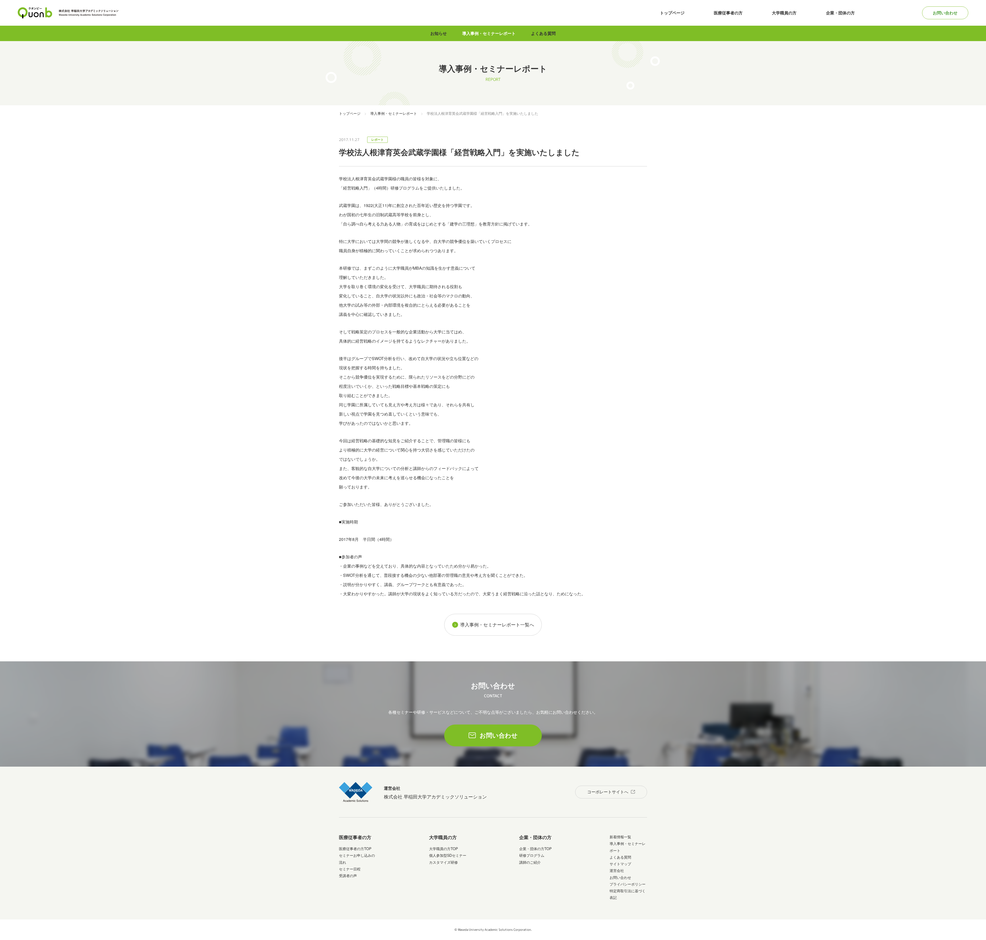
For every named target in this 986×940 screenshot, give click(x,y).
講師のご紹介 (530, 862)
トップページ (672, 13)
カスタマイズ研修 (443, 862)
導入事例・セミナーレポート (489, 33)
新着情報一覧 (620, 836)
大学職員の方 (784, 13)
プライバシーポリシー (628, 884)
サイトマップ (620, 863)
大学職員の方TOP (443, 848)
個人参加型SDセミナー (447, 855)
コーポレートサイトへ (607, 792)
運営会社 (617, 870)
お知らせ (438, 33)
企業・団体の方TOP (535, 848)
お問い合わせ (945, 13)
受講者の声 (348, 875)
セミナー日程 (350, 868)
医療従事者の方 (728, 13)
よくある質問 (543, 33)
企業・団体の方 (840, 13)
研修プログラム (531, 855)
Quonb (35, 12)
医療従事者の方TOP (355, 848)
